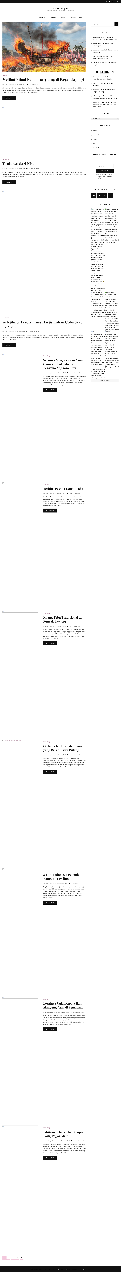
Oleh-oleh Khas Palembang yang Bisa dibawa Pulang (63, 748)
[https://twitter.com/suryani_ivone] (99, 195)
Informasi (96, 135)
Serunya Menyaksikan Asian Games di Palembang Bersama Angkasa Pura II (63, 364)
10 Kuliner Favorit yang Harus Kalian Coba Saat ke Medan (42, 324)
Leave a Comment (34, 84)
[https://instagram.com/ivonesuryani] (104, 195)
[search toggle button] (117, 1)
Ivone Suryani (60, 8)
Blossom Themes (72, 1269)
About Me (42, 17)
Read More (9, 98)
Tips (80, 17)
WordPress (87, 1269)
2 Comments (74, 883)
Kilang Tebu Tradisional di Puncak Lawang (62, 619)
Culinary (63, 17)
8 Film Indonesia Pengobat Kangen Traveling (62, 876)
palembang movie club (100, 96)
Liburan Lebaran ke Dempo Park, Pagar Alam (63, 1134)
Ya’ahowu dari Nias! (18, 163)
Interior (95, 83)
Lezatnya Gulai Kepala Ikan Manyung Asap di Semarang (63, 1005)
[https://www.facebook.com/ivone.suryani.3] (93, 195)
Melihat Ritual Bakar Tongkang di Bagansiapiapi (43, 79)
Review (72, 17)
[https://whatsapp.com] (110, 195)
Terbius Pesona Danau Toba (63, 489)
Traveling (53, 17)
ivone (5, 84)
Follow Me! (106, 381)
